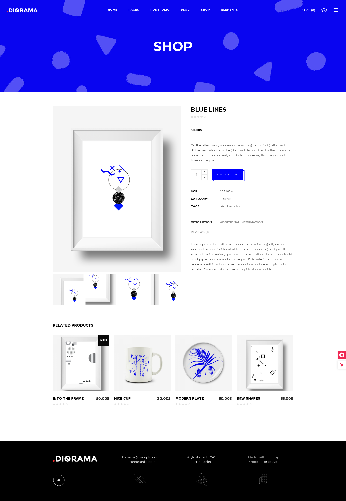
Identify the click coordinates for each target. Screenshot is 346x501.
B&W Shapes (248, 398)
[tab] (201, 222)
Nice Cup (122, 398)
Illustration (234, 206)
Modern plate (189, 398)
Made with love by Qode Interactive (263, 459)
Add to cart (227, 174)
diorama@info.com (140, 462)
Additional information (241, 222)
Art (223, 206)
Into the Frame (68, 398)
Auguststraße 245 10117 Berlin (201, 459)
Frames (226, 199)
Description (201, 222)
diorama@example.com (140, 457)
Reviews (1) (200, 232)
